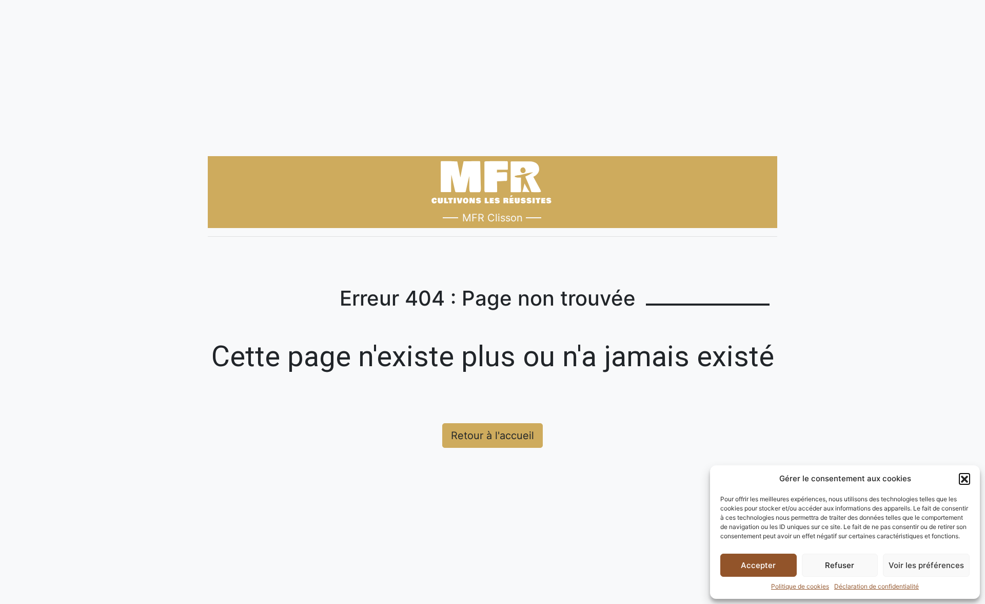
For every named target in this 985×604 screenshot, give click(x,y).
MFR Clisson (492, 218)
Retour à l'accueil (492, 435)
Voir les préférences (926, 565)
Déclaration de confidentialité (876, 586)
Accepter (758, 565)
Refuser (839, 565)
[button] (964, 479)
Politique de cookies (800, 586)
